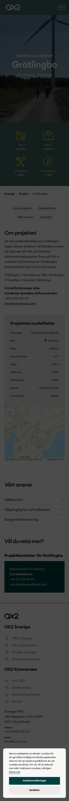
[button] (34, 781)
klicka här (14, 772)
